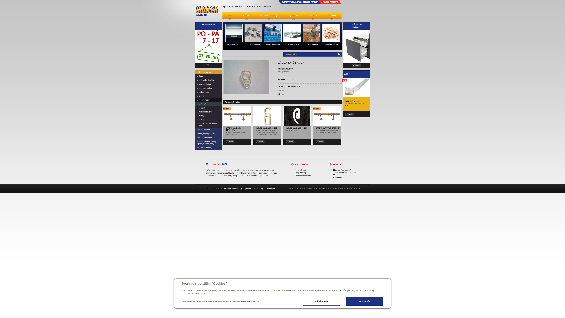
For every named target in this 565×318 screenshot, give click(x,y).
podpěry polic (204, 92)
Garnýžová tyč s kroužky (328, 128)
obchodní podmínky (268, 15)
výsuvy (201, 116)
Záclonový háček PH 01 (266, 128)
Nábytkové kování (204, 72)
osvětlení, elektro (205, 88)
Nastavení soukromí (353, 188)
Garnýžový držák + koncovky (234, 129)
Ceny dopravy (300, 173)
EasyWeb (309, 188)
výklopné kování (205, 112)
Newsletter (337, 177)
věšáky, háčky (204, 100)
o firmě (246, 15)
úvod (230, 15)
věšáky (203, 104)
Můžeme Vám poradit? (342, 170)
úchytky (202, 96)
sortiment (332, 15)
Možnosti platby (301, 170)
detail (231, 142)
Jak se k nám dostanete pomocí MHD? (345, 174)
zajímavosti (293, 15)
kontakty (313, 15)
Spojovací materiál (204, 138)
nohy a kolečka (205, 84)
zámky (201, 120)
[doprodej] (237, 124)
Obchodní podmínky (303, 175)
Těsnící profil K (352, 101)
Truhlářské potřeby (204, 148)
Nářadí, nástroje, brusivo (206, 134)
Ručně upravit (321, 301)
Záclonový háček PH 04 (296, 128)
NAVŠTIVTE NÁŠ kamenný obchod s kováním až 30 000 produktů (310, 2)
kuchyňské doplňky (206, 80)
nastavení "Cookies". (250, 301)
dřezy (201, 76)
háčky (203, 108)
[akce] (356, 96)
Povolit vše (364, 301)
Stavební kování (203, 130)
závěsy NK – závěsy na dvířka (208, 125)
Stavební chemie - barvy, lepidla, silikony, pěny (206, 143)
